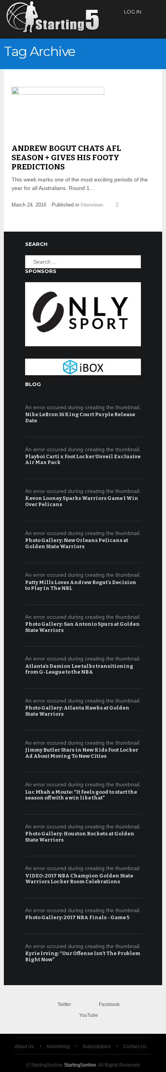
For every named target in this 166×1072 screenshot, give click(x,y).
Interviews (92, 205)
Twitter (64, 1004)
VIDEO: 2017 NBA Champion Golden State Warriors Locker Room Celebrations (79, 879)
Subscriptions (96, 1046)
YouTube (88, 1015)
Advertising (58, 1046)
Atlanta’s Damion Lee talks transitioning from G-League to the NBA (79, 669)
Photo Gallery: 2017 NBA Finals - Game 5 (77, 917)
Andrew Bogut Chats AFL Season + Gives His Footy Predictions (66, 157)
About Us (24, 1046)
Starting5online (80, 1065)
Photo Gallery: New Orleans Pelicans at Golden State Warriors (76, 543)
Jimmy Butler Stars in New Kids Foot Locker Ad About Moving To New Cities (81, 753)
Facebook (109, 1004)
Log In (132, 11)
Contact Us (134, 1046)
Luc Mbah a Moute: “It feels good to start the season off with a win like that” (81, 795)
